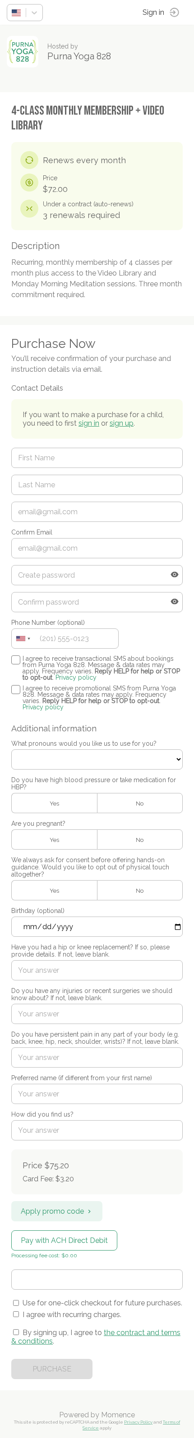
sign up (122, 423)
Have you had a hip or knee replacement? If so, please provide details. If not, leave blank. (90, 951)
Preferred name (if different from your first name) (81, 1078)
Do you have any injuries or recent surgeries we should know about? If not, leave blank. (91, 994)
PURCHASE (51, 1369)
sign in (89, 423)
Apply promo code (52, 1211)
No (139, 803)
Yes (54, 803)
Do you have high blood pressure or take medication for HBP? (93, 783)
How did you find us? (42, 1114)
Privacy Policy (138, 1422)
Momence (118, 1415)
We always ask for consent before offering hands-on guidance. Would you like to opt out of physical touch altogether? (90, 867)
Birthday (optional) (38, 910)
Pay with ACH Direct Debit (64, 1240)
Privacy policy (76, 677)
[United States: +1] (23, 638)
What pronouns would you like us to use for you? (84, 743)
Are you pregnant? (38, 823)
